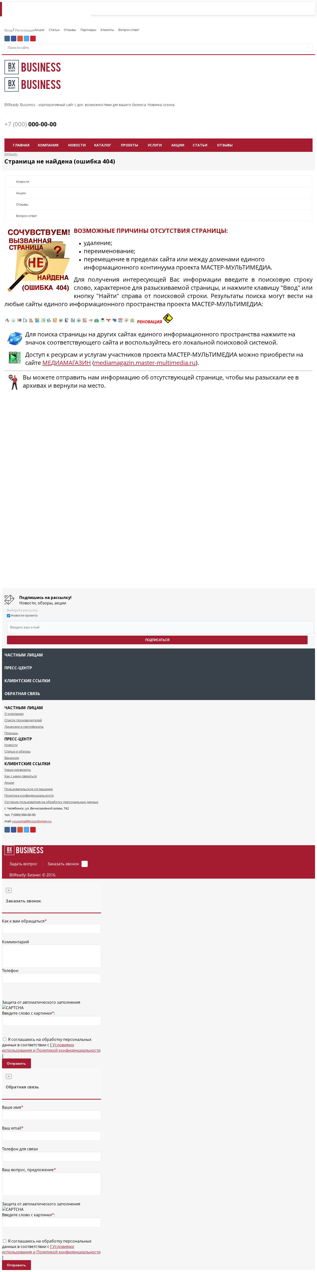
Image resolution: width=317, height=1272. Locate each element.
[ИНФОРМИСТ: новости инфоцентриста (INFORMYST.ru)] (19, 322)
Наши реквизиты (17, 769)
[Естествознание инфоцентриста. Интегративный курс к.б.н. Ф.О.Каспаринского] (13, 322)
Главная (21, 145)
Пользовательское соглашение (28, 789)
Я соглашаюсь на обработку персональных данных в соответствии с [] (51, 1047)
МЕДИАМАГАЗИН (66, 362)
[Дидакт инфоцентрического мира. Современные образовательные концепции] (61, 322)
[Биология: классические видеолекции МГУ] (43, 322)
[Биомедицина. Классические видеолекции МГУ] (49, 322)
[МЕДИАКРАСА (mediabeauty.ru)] (91, 322)
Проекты (129, 145)
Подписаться (157, 640)
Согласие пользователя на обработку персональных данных (51, 802)
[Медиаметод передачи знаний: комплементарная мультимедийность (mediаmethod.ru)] (120, 322)
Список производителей (23, 720)
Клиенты (107, 29)
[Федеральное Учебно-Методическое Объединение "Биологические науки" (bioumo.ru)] (103, 322)
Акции (39, 29)
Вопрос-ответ (128, 29)
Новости (77, 145)
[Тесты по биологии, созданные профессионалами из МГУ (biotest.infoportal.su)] (132, 322)
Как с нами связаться (20, 776)
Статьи (54, 29)
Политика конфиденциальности (29, 795)
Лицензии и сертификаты (24, 726)
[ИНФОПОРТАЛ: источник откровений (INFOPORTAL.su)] (25, 322)
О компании (14, 713)
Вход (8, 30)
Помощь (11, 733)
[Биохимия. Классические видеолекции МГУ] (31, 322)
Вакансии (11, 758)
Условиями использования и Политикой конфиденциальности (51, 1047)
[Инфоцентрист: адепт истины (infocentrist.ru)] (79, 322)
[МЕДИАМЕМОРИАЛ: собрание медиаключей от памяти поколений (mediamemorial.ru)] (126, 322)
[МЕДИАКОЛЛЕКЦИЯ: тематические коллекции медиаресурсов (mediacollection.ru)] (85, 322)
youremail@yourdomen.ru (32, 821)
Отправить (16, 1063)
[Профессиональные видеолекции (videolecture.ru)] (67, 322)
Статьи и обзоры (17, 751)
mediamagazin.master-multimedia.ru (145, 362)
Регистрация (25, 30)
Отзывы (70, 29)
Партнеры (88, 29)
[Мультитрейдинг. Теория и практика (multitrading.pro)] (7, 322)
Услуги (155, 145)
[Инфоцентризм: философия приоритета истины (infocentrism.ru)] (73, 322)
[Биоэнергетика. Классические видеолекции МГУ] (37, 322)
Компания (48, 145)
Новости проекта (24, 615)
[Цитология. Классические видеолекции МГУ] (55, 322)
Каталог (102, 145)
